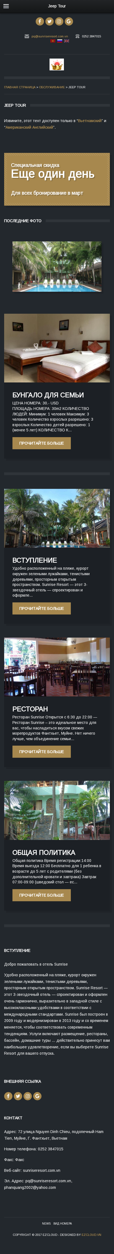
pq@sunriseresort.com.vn (50, 36)
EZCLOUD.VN (91, 1234)
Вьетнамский (90, 120)
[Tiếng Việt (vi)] (52, 41)
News (46, 1223)
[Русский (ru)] (59, 41)
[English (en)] (66, 41)
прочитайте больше (57, 266)
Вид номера (62, 1223)
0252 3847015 (91, 36)
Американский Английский (29, 127)
